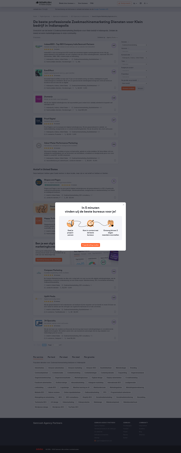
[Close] (123, 204)
